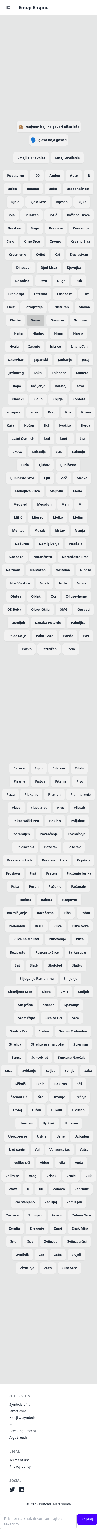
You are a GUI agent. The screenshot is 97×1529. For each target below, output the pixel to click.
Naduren (22, 543)
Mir (81, 504)
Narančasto (42, 557)
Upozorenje (17, 1136)
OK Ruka (14, 609)
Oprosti (83, 609)
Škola (40, 1083)
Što (41, 1097)
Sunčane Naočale (71, 1057)
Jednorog (16, 373)
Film (85, 294)
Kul (46, 425)
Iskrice (55, 346)
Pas (86, 635)
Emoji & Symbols (22, 1417)
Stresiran (80, 1044)
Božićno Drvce (78, 215)
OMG (64, 609)
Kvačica (65, 425)
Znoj (13, 1241)
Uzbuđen (81, 1136)
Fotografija (33, 307)
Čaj (57, 254)
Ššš (79, 1083)
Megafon (44, 504)
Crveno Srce (80, 241)
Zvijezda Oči (77, 1241)
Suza (8, 1070)
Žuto (48, 1268)
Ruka (57, 926)
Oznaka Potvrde (48, 622)
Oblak (36, 596)
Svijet (50, 1070)
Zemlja (14, 1228)
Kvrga (85, 425)
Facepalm (65, 294)
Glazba (15, 320)
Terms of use (19, 1460)
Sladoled (55, 965)
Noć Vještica (20, 583)
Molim (78, 517)
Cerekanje (81, 228)
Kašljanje (38, 386)
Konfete (79, 399)
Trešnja (80, 1097)
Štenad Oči (19, 1097)
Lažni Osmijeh (23, 438)
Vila (62, 1162)
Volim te (12, 1176)
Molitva (18, 530)
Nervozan (38, 570)
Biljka (81, 202)
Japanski (41, 359)
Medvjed (20, 504)
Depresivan (79, 254)
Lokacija (39, 451)
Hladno (38, 333)
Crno (10, 241)
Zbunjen (35, 1215)
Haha (18, 333)
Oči (53, 596)
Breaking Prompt (22, 1431)
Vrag (32, 1176)
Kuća (10, 425)
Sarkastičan (78, 952)
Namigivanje (49, 543)
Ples (60, 807)
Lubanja (78, 451)
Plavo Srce (39, 807)
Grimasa (57, 320)
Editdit (14, 1424)
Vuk (88, 1176)
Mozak (39, 530)
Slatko (77, 965)
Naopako (16, 557)
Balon (12, 188)
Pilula (79, 768)
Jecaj (85, 359)
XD (41, 1189)
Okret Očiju (40, 609)
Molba (58, 517)
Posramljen (21, 834)
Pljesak (79, 807)
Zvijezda (50, 1241)
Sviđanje (29, 1070)
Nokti (44, 583)
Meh (65, 504)
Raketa (46, 899)
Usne (60, 1136)
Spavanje (71, 1005)
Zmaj (58, 1228)
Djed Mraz (49, 267)
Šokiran (60, 1083)
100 (37, 175)
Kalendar (59, 373)
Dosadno (22, 280)
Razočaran (45, 913)
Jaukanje (65, 359)
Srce (75, 1018)
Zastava (12, 1215)
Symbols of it (19, 1404)
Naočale (75, 543)
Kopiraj (87, 1519)
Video (44, 1162)
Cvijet (40, 254)
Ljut (47, 478)
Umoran (26, 1123)
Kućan (29, 425)
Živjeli (76, 1254)
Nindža (85, 570)
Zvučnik (22, 1254)
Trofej (17, 1110)
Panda (68, 635)
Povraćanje (49, 834)
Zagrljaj (51, 1202)
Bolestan (31, 215)
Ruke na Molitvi (26, 939)
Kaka (38, 373)
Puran (34, 886)
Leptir (65, 438)
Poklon (55, 821)
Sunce (16, 1057)
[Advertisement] (48, 67)
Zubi (30, 1241)
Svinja (69, 1070)
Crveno (55, 241)
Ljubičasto (68, 465)
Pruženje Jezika (79, 873)
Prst (33, 873)
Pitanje (60, 781)
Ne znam (13, 570)
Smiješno (25, 1005)
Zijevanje (37, 1228)
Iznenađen (79, 346)
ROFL (39, 926)
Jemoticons (18, 1411)
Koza (34, 412)
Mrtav (60, 530)
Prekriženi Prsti (19, 860)
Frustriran (61, 307)
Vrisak (51, 1176)
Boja (11, 215)
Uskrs (41, 1136)
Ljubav (44, 465)
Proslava (13, 873)
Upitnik (49, 1123)
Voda (79, 1162)
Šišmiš (20, 1083)
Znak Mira (80, 1228)
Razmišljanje (17, 913)
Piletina (59, 768)
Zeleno (57, 1215)
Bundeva (56, 228)
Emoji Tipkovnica (31, 157)
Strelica (15, 1044)
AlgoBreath (18, 1437)
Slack (34, 965)
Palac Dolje (17, 635)
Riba (67, 913)
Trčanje (59, 1097)
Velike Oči (22, 1162)
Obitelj (15, 596)
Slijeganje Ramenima (37, 978)
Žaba (58, 1254)
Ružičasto (17, 952)
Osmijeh (18, 622)
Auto (74, 175)
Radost (25, 899)
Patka (27, 649)
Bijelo (15, 202)
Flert (11, 307)
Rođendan (17, 926)
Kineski (18, 399)
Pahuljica (78, 622)
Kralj (51, 412)
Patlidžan (49, 649)
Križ (68, 412)
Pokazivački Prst (25, 821)
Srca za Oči (53, 1018)
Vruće (71, 1176)
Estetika (40, 294)
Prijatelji (83, 860)
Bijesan (62, 202)
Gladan (84, 307)
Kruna (86, 412)
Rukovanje (57, 939)
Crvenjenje (17, 254)
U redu (56, 1110)
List (82, 438)
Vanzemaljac (59, 1149)
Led (47, 438)
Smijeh (83, 991)
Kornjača (13, 412)
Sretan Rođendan (73, 1031)
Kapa (17, 386)
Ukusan (78, 1110)
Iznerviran (16, 359)
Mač (63, 478)
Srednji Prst (19, 1031)
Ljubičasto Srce (22, 478)
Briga (35, 228)
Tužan (36, 1110)
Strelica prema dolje (47, 1044)
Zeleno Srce (81, 1215)
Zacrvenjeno (25, 1202)
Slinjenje (70, 978)
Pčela (70, 649)
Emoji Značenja (67, 157)
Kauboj (60, 386)
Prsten (51, 873)
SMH (64, 991)
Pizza (10, 794)
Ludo (25, 465)
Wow (13, 1189)
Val (37, 1149)
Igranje (34, 346)
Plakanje (31, 794)
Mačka (82, 478)
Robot (85, 913)
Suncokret (39, 1057)
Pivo (79, 781)
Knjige (58, 399)
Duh (78, 280)
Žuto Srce (69, 1268)
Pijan (39, 768)
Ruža (80, 939)
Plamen (54, 794)
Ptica (15, 886)
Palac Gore (44, 635)
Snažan (48, 1005)
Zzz (41, 1254)
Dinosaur (23, 267)
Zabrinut (82, 1189)
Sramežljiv (26, 1018)
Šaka (88, 1070)
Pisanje (19, 781)
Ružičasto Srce (47, 952)
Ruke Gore (80, 926)
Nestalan (63, 570)
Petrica (19, 768)
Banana (33, 188)
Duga (61, 280)
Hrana (78, 333)
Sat (17, 965)
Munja (80, 530)
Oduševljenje (76, 596)
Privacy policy (20, 1466)
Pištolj (40, 781)
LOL (59, 451)
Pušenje (54, 886)
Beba (53, 188)
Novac (82, 583)
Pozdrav (50, 847)
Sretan (44, 1031)
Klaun (38, 399)
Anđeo (54, 175)
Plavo (16, 807)
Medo (77, 491)
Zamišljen (74, 1202)
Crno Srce (32, 241)
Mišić (18, 517)
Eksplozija (16, 294)
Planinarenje (80, 794)
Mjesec (37, 517)
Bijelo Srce (37, 202)
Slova (46, 991)
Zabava (59, 1189)
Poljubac (78, 821)
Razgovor (69, 899)
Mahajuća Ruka (27, 491)
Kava (80, 386)
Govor (35, 320)
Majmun (56, 491)
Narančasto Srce (75, 557)
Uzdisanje (17, 1149)
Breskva (14, 228)
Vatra (84, 1149)
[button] (8, 7)
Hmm (58, 333)
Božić (52, 215)
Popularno (15, 175)
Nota (63, 583)
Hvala (14, 346)
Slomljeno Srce (20, 991)
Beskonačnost (78, 188)
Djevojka (74, 267)
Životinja (27, 1268)
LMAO (17, 451)
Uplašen (71, 1123)
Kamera (82, 373)
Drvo (43, 280)
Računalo (78, 886)
